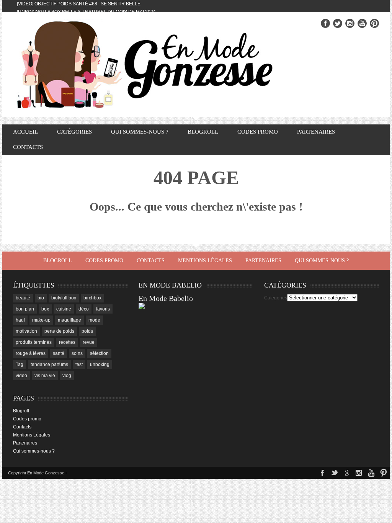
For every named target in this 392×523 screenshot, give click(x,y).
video (21, 375)
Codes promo (257, 132)
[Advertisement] (321, 361)
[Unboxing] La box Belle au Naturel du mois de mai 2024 (86, 12)
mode (94, 320)
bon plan (25, 309)
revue (89, 342)
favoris (103, 309)
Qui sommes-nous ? (139, 132)
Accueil (25, 132)
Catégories (275, 298)
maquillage (69, 320)
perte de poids (59, 331)
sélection (99, 353)
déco (83, 309)
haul (20, 320)
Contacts (28, 147)
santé (58, 353)
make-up (41, 320)
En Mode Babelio (166, 298)
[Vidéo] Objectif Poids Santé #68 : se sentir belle (78, 4)
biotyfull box (63, 298)
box (45, 309)
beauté (23, 298)
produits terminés (34, 342)
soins (77, 353)
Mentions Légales (205, 260)
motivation (26, 331)
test (79, 364)
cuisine (63, 309)
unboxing (99, 364)
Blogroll (203, 132)
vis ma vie (44, 375)
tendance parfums (49, 364)
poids (87, 331)
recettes (67, 342)
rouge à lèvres (31, 353)
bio (41, 298)
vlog (66, 375)
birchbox (92, 298)
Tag (19, 364)
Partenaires (316, 132)
